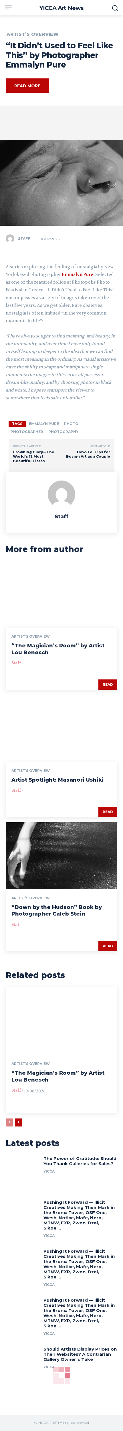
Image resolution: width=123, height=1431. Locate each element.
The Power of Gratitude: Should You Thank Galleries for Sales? (79, 1161)
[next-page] (18, 1122)
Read (108, 684)
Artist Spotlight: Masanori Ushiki (57, 780)
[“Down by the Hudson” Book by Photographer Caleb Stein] (61, 855)
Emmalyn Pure (77, 274)
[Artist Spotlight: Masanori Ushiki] (61, 728)
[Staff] (11, 238)
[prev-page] (9, 1122)
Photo (71, 424)
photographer (27, 432)
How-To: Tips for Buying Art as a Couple (88, 454)
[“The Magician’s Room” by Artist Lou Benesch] (61, 594)
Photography (63, 432)
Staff (24, 238)
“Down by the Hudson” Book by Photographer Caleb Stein (56, 910)
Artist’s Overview (33, 34)
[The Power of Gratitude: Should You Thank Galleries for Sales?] (22, 1171)
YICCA (49, 1171)
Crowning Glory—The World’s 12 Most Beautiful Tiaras (33, 456)
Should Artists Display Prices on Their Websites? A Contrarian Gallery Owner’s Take (80, 1354)
